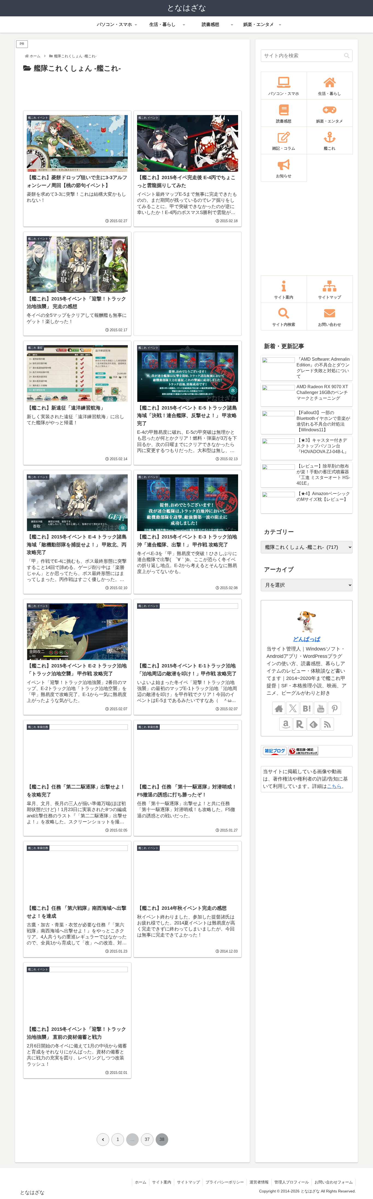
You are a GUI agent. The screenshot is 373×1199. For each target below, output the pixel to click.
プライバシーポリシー (225, 1182)
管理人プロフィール (291, 1182)
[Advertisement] (132, 89)
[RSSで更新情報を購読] (327, 724)
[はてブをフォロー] (306, 708)
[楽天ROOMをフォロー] (299, 724)
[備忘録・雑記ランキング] (303, 751)
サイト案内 (161, 1182)
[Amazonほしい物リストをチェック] (285, 724)
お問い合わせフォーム (334, 1182)
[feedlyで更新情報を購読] (313, 724)
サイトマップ (188, 1182)
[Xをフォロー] (292, 708)
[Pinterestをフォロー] (334, 708)
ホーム (140, 1182)
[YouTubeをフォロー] (320, 708)
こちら (334, 786)
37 (147, 1139)
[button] (347, 56)
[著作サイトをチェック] (278, 708)
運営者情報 (259, 1182)
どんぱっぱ (306, 639)
